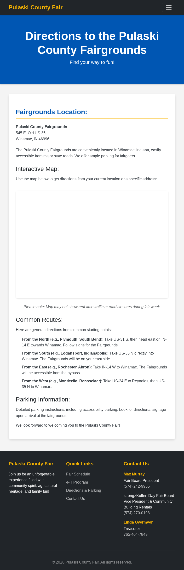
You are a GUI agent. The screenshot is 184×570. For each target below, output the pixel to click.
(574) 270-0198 (137, 513)
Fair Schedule (78, 474)
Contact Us (75, 499)
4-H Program (77, 482)
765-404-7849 (136, 534)
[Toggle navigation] (168, 7)
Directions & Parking (83, 490)
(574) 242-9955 (137, 486)
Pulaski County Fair (36, 7)
